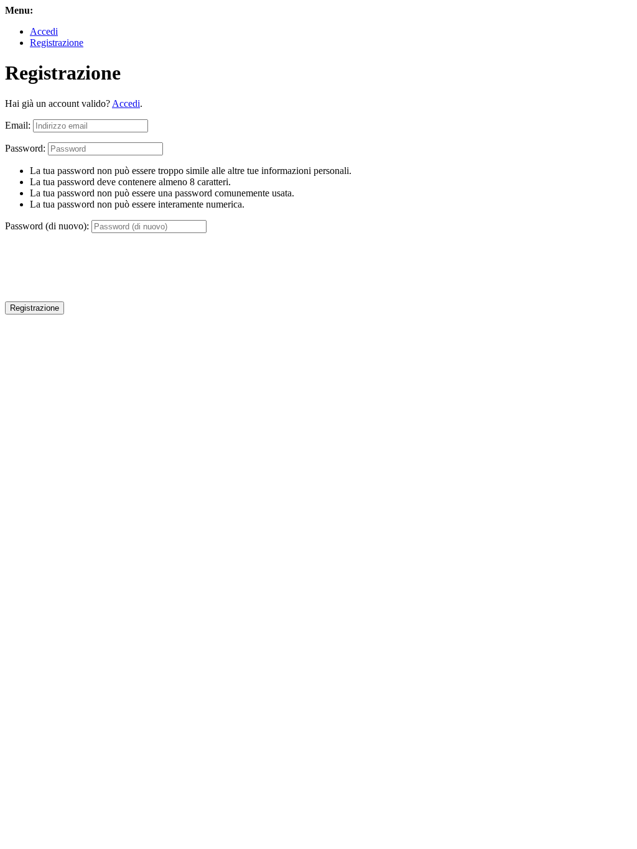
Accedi (44, 31)
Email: (17, 125)
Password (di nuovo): (47, 226)
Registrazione (56, 42)
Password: (25, 148)
